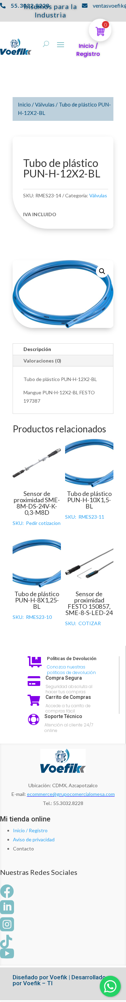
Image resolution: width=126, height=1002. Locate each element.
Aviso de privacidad (34, 839)
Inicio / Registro (30, 830)
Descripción (37, 349)
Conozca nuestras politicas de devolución (71, 669)
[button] (102, 271)
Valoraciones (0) (42, 361)
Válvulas (45, 104)
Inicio (24, 104)
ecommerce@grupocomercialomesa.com (71, 794)
